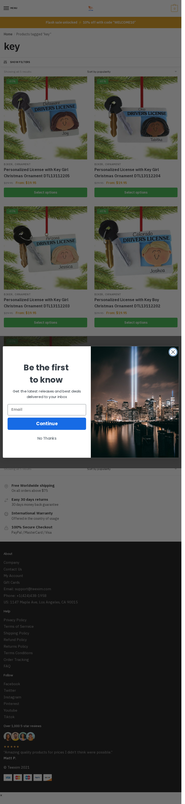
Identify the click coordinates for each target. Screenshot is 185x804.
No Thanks (46, 438)
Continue (46, 423)
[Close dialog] (173, 352)
